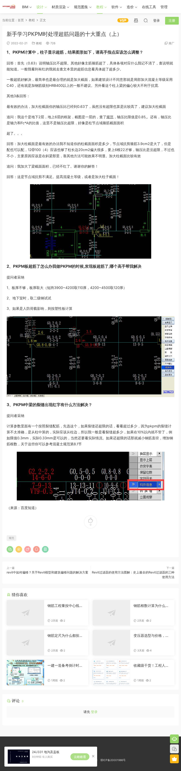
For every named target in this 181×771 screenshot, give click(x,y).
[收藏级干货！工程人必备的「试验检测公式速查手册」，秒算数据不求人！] (111, 672)
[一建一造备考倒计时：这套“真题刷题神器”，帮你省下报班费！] (25, 672)
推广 (171, 43)
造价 (130, 7)
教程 (99, 7)
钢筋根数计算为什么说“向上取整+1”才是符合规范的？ (151, 605)
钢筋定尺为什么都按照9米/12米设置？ (66, 635)
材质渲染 (59, 7)
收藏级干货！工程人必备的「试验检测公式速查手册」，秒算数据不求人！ (151, 665)
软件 (115, 7)
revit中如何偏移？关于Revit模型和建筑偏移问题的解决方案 (47, 572)
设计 (39, 7)
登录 (94, 712)
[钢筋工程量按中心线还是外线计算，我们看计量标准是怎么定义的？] (25, 613)
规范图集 (81, 7)
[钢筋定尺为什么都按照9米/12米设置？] (25, 642)
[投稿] (136, 20)
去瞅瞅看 (80, 757)
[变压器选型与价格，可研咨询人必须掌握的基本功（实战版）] (111, 642)
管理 (164, 7)
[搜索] (145, 20)
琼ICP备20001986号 (113, 760)
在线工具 (149, 7)
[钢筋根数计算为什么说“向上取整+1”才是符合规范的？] (111, 613)
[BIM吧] (8, 6)
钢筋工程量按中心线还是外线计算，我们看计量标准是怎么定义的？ (65, 605)
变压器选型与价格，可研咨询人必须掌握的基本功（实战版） (151, 635)
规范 (109, 117)
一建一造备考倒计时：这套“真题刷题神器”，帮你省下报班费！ (65, 665)
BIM (25, 7)
